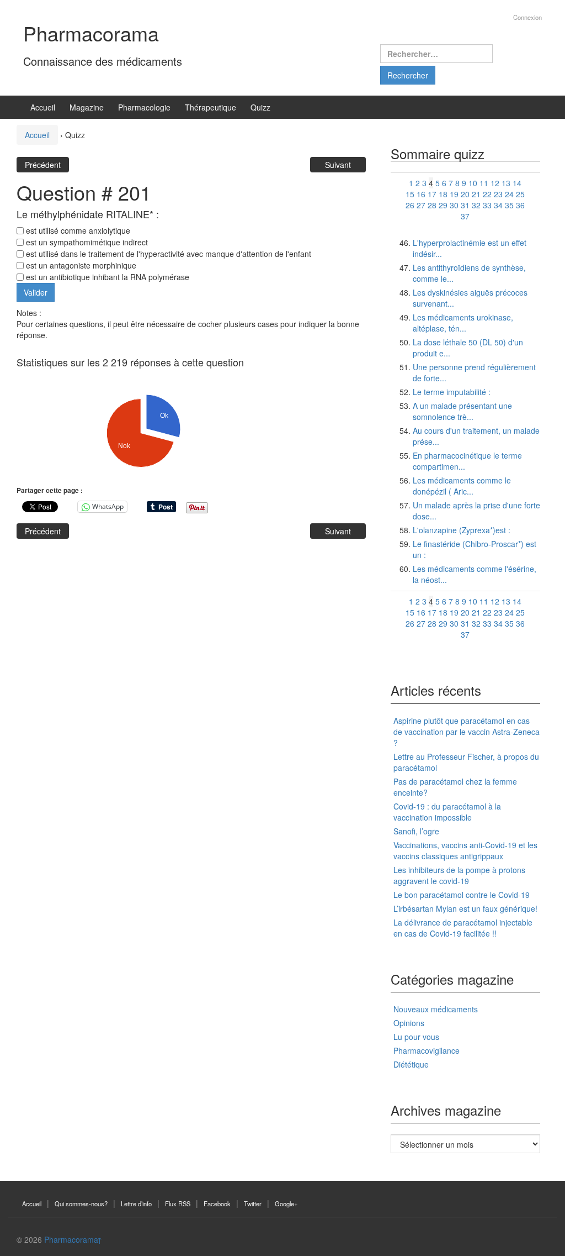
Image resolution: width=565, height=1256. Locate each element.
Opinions (408, 1022)
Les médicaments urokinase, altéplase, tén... (463, 323)
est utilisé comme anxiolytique (77, 230)
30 (454, 205)
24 (509, 193)
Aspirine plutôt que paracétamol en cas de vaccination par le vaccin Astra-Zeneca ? (466, 731)
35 (509, 205)
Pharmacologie (144, 107)
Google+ (286, 1203)
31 (465, 205)
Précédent (43, 164)
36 (520, 205)
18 (443, 193)
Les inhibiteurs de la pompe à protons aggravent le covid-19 (459, 875)
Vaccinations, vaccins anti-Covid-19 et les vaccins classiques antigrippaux (465, 850)
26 (410, 205)
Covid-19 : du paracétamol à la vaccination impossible (447, 812)
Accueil (42, 107)
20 (465, 193)
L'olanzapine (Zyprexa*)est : (461, 529)
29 (443, 205)
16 (421, 193)
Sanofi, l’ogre (416, 831)
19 (454, 193)
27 (421, 205)
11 (483, 182)
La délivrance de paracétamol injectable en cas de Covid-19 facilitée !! (462, 928)
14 (517, 182)
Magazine (87, 107)
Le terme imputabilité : (452, 391)
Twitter (253, 1203)
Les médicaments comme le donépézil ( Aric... (462, 486)
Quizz (260, 107)
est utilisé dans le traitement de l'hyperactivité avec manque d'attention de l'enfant (167, 253)
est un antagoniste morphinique (80, 265)
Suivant (338, 164)
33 (487, 205)
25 (520, 193)
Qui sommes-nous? (81, 1203)
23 (498, 193)
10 (472, 182)
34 (498, 205)
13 (506, 182)
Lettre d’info (136, 1203)
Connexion (527, 17)
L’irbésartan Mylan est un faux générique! (465, 908)
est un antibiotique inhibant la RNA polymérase (106, 276)
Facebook (217, 1203)
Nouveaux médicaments (435, 1009)
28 (432, 205)
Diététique (411, 1064)
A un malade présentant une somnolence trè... (462, 411)
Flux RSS (177, 1203)
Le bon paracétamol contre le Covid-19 (461, 894)
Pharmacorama (91, 33)
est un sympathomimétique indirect (86, 242)
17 (432, 193)
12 (495, 182)
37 (465, 216)
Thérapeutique (210, 107)
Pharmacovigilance (426, 1050)
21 (476, 193)
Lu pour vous (416, 1036)
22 (487, 193)
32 (476, 205)
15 (410, 193)
